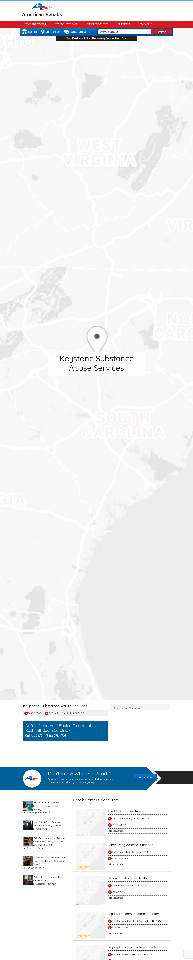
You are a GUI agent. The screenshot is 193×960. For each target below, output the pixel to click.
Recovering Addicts (36, 848)
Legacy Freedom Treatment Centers (134, 914)
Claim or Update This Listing (126, 708)
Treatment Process (35, 24)
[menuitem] (35, 24)
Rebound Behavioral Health (127, 878)
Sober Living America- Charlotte (130, 845)
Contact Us (146, 24)
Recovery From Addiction (39, 812)
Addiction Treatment (46, 884)
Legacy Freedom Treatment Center (133, 947)
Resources (124, 24)
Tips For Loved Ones (66, 24)
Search (161, 32)
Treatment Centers (97, 24)
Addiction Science (35, 867)
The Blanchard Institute (124, 811)
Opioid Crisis (42, 828)
